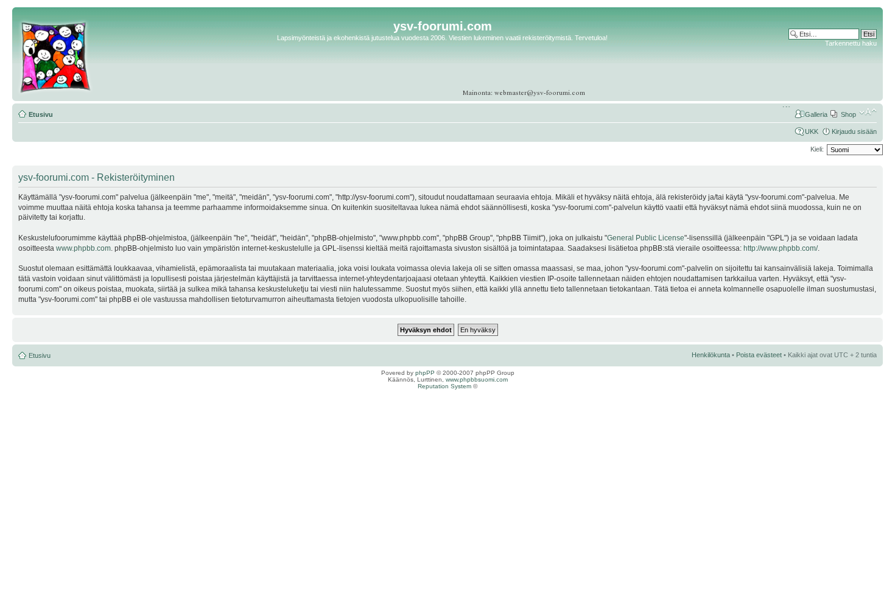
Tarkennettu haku (851, 43)
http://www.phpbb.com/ (780, 248)
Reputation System (444, 386)
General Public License (645, 238)
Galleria (816, 114)
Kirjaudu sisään (854, 131)
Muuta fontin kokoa (868, 112)
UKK (811, 131)
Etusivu (41, 114)
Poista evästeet (759, 354)
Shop (848, 114)
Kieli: (817, 149)
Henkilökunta (711, 354)
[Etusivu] (54, 94)
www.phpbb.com (83, 248)
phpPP (425, 372)
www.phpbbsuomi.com (477, 379)
